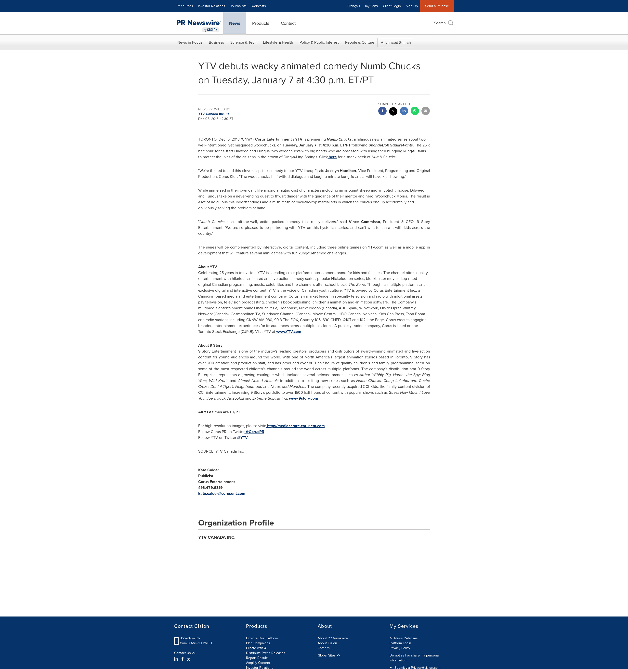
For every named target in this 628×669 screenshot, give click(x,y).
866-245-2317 (190, 638)
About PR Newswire (333, 638)
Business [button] (216, 42)
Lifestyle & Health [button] (278, 42)
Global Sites (327, 655)
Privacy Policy (400, 648)
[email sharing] (425, 111)
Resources (185, 6)
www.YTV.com (288, 331)
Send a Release (437, 6)
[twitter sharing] (393, 112)
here (332, 157)
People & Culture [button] (359, 42)
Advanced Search (396, 42)
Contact (288, 23)
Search (440, 23)
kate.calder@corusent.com (221, 493)
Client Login (392, 6)
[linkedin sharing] (404, 111)
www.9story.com (303, 398)
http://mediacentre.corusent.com (295, 426)
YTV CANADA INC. (217, 537)
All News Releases (404, 638)
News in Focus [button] (189, 42)
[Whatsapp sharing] (415, 111)
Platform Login (400, 643)
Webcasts (258, 6)
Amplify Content (258, 662)
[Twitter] (189, 659)
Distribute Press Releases (265, 653)
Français (353, 6)
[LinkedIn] (176, 659)
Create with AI (256, 648)
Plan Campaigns (258, 643)
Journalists (238, 6)
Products (260, 23)
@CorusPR (254, 431)
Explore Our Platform (262, 638)
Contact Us (183, 653)
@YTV (242, 437)
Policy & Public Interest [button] (319, 42)
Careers (324, 648)
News (234, 23)
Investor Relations (211, 6)
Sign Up (412, 6)
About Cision (327, 643)
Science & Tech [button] (243, 42)
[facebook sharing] (382, 111)
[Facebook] (182, 659)
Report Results (257, 657)
